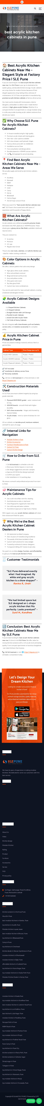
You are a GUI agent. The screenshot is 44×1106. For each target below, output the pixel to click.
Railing (4, 850)
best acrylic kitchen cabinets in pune (25, 26)
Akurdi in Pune (7, 916)
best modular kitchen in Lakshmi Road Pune (17, 1005)
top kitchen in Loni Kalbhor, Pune (13, 1009)
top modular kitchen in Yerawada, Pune (15, 1083)
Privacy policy (6, 876)
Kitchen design (7, 841)
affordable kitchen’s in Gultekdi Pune (14, 964)
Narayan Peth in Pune (9, 1022)
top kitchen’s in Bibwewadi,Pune (12, 938)
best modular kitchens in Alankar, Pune (15, 920)
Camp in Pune (7, 942)
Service (4, 867)
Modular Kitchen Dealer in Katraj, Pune (15, 977)
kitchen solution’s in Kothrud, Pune (13, 912)
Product (5, 854)
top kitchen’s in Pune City (10, 1048)
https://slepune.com (9, 380)
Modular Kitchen (7, 845)
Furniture (5, 858)
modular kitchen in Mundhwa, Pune (14, 1018)
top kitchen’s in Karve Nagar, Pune (13, 968)
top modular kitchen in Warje (12, 1079)
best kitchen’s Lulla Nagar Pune (12, 1013)
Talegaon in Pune (8, 1066)
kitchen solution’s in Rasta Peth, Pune (14, 1053)
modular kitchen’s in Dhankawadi (13, 955)
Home (8, 26)
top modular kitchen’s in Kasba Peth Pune (16, 973)
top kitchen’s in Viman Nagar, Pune (14, 1070)
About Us (5, 832)
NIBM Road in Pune (8, 1026)
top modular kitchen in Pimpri (12, 1035)
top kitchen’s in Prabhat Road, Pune (14, 1040)
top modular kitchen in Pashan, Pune (14, 1031)
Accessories (6, 863)
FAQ (3, 871)
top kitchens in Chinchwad (11, 947)
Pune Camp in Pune (8, 1044)
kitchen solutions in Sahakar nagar (13, 1057)
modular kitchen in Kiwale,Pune (12, 996)
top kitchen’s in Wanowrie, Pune (12, 1074)
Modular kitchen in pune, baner (12, 929)
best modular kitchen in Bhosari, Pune (15, 934)
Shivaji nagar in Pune (9, 1061)
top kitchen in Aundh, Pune (11, 925)
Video (4, 837)
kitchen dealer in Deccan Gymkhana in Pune (16, 951)
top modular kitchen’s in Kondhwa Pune (15, 1000)
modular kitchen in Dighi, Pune (12, 960)
